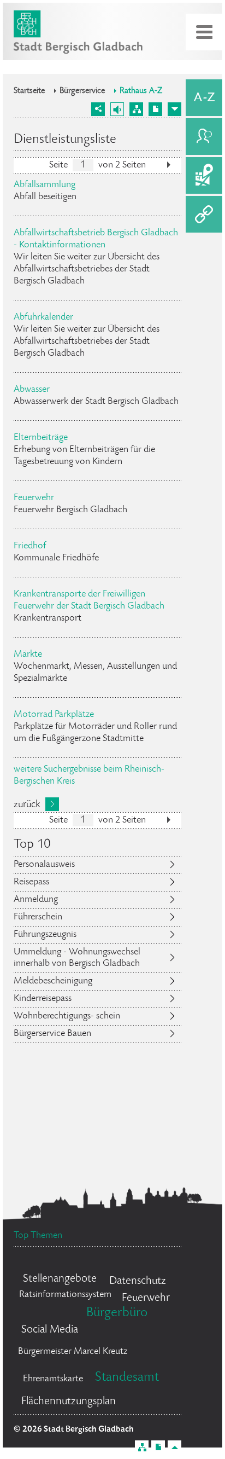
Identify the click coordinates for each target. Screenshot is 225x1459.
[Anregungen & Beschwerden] (204, 136)
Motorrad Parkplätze (54, 715)
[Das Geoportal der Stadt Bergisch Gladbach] (204, 175)
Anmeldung (36, 900)
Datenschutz (137, 1281)
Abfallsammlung (44, 185)
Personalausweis (44, 865)
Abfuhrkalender (43, 317)
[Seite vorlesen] (117, 109)
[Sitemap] (136, 109)
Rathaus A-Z (141, 91)
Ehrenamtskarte (53, 1379)
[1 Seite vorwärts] (169, 166)
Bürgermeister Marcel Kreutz (72, 1352)
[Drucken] (155, 109)
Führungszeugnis (45, 935)
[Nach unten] (174, 109)
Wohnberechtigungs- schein (67, 1016)
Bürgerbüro (116, 1313)
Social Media (49, 1330)
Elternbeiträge (41, 438)
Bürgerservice (82, 91)
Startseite (29, 91)
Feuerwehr (34, 498)
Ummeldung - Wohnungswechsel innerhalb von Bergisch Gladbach (77, 958)
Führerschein (38, 917)
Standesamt (127, 1378)
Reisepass (31, 882)
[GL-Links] (204, 214)
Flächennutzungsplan (68, 1402)
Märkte (28, 654)
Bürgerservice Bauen (52, 1034)
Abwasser (32, 390)
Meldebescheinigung (53, 981)
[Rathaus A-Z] (204, 97)
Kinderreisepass (43, 999)
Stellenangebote (60, 1279)
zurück (27, 805)
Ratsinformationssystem (65, 1295)
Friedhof (30, 546)
